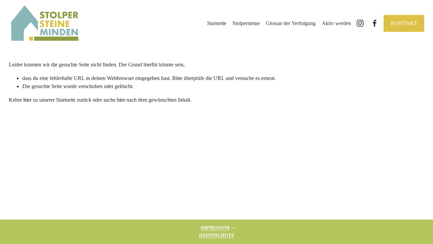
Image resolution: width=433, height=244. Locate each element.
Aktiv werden (336, 23)
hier (27, 100)
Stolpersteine (246, 23)
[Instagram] (360, 23)
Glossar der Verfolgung (291, 23)
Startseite (216, 23)
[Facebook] (374, 23)
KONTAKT (404, 23)
